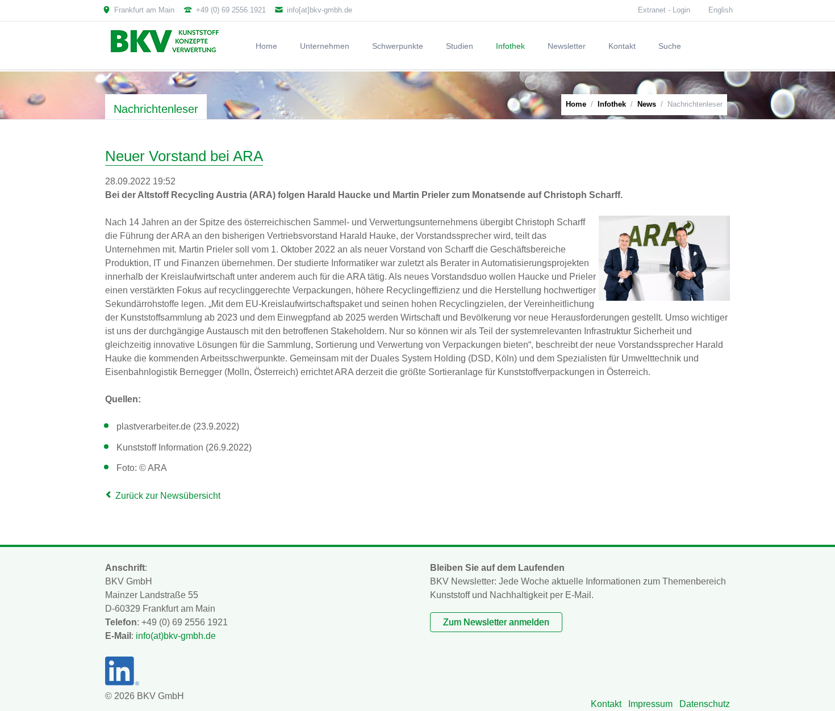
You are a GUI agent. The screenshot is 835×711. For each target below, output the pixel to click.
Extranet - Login (664, 10)
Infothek (612, 104)
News (646, 104)
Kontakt (606, 704)
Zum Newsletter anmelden (496, 622)
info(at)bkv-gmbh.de (176, 636)
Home (576, 104)
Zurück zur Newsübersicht (167, 495)
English (720, 10)
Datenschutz (704, 704)
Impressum (650, 704)
